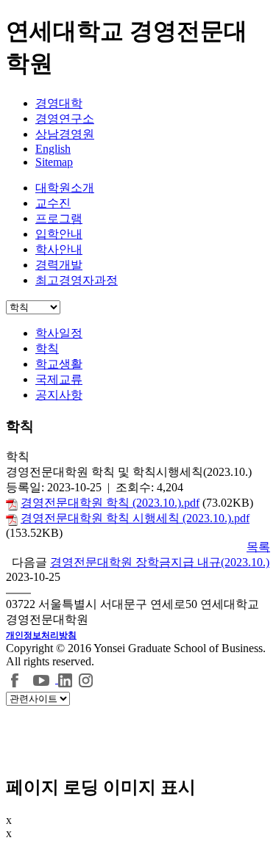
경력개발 (58, 264)
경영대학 (58, 103)
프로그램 (58, 218)
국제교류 (58, 379)
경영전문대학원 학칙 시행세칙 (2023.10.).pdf (135, 518)
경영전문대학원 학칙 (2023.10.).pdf (110, 502)
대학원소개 (64, 187)
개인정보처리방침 (41, 635)
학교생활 (58, 364)
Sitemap (54, 162)
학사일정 (58, 333)
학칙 (47, 348)
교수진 (53, 203)
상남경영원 (64, 134)
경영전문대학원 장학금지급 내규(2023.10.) (159, 562)
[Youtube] (43, 679)
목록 (258, 546)
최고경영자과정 (76, 280)
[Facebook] (15, 679)
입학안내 (58, 234)
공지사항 (58, 394)
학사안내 (58, 249)
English (53, 148)
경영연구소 (64, 118)
